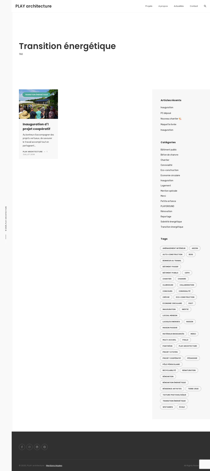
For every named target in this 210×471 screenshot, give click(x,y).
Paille (185, 340)
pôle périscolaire (171, 364)
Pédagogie (192, 358)
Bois (191, 255)
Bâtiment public (169, 149)
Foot (190, 303)
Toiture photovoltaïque (174, 395)
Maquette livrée (168, 124)
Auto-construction (172, 255)
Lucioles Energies (171, 322)
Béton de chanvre (169, 155)
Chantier (165, 160)
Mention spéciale (169, 191)
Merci (163, 196)
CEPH (187, 273)
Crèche (166, 297)
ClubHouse (168, 285)
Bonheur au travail (172, 261)
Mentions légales (54, 465)
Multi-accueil (169, 340)
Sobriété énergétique (171, 221)
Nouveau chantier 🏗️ (171, 118)
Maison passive (170, 328)
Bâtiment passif (170, 267)
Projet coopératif (172, 358)
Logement (166, 185)
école (182, 407)
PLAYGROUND (167, 206)
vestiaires (168, 407)
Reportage (166, 216)
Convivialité (166, 165)
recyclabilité (169, 370)
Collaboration (187, 285)
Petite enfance (168, 201)
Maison (189, 322)
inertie (185, 309)
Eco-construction (169, 170)
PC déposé (166, 113)
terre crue (193, 389)
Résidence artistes (172, 389)
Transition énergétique (32, 35)
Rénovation (166, 211)
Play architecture (188, 346)
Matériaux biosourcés (173, 334)
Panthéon (167, 346)
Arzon (195, 248)
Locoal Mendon (170, 316)
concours (167, 291)
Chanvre (182, 279)
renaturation (189, 370)
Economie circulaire (170, 175)
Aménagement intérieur (174, 248)
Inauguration (167, 107)
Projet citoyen (170, 352)
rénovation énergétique (174, 383)
